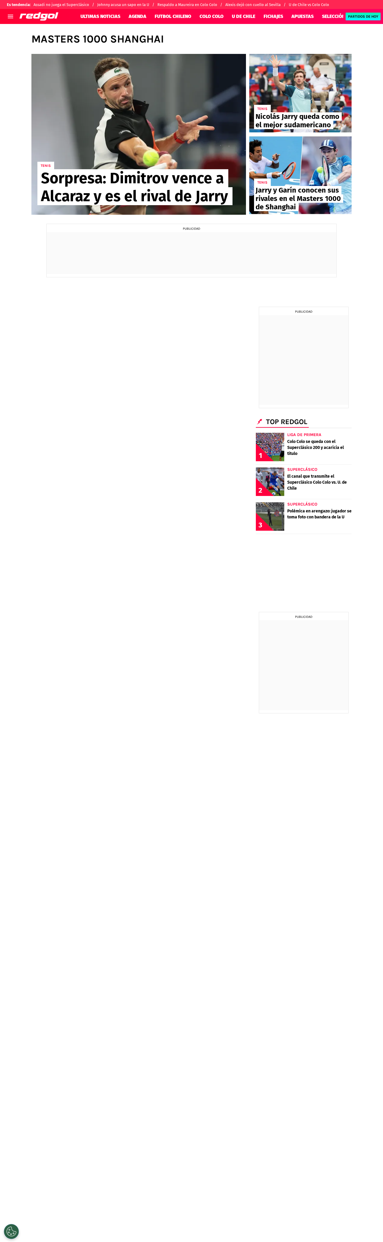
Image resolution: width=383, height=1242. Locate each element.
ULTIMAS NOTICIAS (100, 16)
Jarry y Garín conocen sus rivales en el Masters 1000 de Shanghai (298, 198)
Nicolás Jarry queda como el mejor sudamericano (297, 120)
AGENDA (137, 16)
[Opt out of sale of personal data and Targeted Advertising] (11, 1231)
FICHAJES (273, 16)
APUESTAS (302, 16)
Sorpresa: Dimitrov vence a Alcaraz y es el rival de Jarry (134, 187)
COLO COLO (212, 16)
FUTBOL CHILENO (173, 16)
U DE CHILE (243, 16)
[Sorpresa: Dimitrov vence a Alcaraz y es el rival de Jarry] (138, 134)
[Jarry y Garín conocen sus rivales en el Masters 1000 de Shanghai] (300, 175)
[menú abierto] (10, 16)
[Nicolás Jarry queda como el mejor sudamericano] (300, 93)
